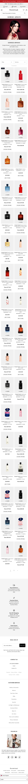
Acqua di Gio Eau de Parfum (20, 477)
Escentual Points (14, 708)
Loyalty (15, 6)
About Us (14, 711)
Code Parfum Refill (7, 477)
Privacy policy (13, 770)
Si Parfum (20, 169)
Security (14, 702)
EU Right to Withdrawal (14, 705)
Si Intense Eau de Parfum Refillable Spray (7, 367)
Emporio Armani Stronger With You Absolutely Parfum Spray (21, 339)
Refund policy (7, 772)
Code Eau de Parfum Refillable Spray (20, 504)
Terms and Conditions (14, 716)
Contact (23, 6)
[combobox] (14, 13)
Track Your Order (14, 693)
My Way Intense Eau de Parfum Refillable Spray (7, 504)
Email (14, 665)
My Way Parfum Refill (21, 422)
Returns (14, 690)
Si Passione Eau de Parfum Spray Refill (7, 310)
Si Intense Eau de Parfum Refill (20, 367)
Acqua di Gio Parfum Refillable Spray (7, 395)
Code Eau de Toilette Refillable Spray (20, 395)
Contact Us (14, 668)
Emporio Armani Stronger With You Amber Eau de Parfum (7, 170)
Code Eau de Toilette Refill (7, 450)
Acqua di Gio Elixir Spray (7, 226)
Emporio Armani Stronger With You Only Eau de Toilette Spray (7, 253)
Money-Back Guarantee (14, 722)
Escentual (8, 770)
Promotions (14, 699)
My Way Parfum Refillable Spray (7, 422)
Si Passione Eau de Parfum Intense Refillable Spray (7, 282)
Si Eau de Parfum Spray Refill (20, 253)
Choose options (7, 92)
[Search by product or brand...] (24, 13)
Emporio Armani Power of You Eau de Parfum (21, 141)
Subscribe (22, 645)
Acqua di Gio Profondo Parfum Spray (7, 339)
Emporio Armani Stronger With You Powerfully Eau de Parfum (7, 141)
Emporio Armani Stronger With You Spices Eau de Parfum (20, 113)
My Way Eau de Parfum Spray (21, 532)
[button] (2, 10)
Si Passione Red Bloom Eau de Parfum (21, 85)
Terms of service (14, 772)
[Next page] (17, 570)
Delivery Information (14, 687)
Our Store (14, 713)
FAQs (14, 696)
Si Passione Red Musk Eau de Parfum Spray (21, 198)
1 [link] (10, 570)
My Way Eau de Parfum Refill (7, 559)
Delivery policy (21, 772)
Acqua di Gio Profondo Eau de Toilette (7, 198)
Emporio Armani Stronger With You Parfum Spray (20, 226)
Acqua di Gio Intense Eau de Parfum (7, 85)
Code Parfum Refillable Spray (20, 450)
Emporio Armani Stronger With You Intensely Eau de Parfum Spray (20, 560)
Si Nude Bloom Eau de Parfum (7, 112)
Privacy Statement (14, 719)
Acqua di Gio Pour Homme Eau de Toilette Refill (20, 310)
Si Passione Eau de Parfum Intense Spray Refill (21, 282)
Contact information (21, 770)
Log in (6, 6)
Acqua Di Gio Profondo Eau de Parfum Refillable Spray (7, 532)
